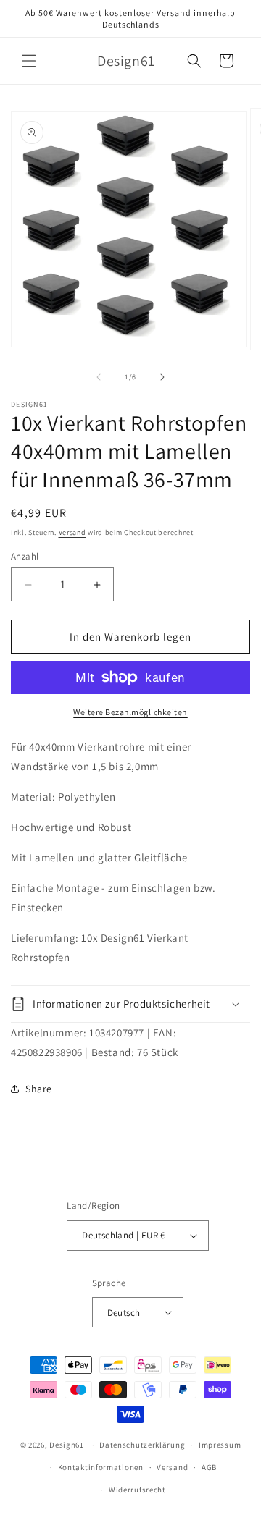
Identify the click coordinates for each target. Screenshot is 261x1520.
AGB (209, 1467)
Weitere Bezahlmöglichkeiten (130, 711)
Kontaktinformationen (101, 1467)
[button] (29, 61)
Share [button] (38, 1088)
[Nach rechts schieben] (162, 377)
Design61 (66, 1445)
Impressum (220, 1445)
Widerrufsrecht (137, 1490)
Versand (72, 532)
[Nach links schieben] (99, 377)
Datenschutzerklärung (142, 1445)
